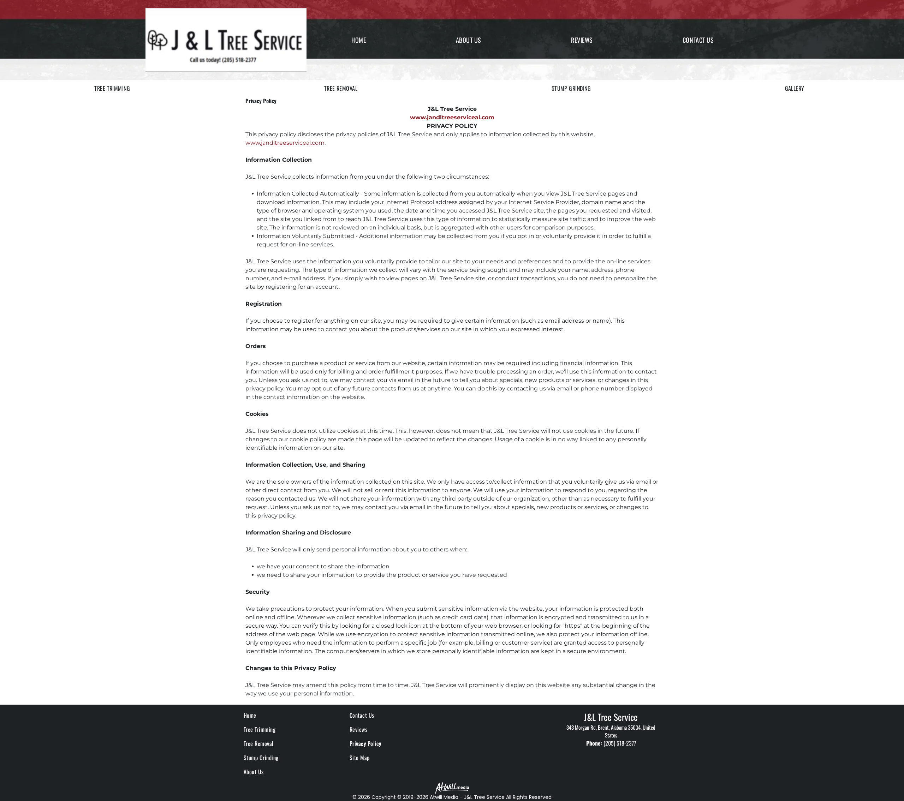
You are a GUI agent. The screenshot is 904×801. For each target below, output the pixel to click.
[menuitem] (358, 40)
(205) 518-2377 (619, 743)
